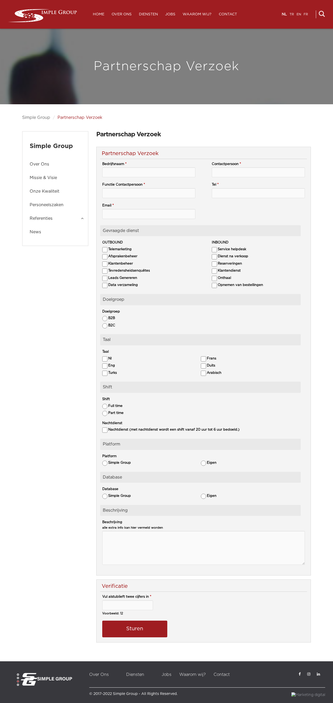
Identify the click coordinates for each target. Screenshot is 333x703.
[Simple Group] (42, 15)
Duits (211, 365)
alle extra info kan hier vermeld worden (132, 527)
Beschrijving (112, 522)
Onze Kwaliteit (44, 191)
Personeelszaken (46, 205)
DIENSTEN (148, 14)
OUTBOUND (112, 242)
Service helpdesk (232, 249)
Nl (110, 358)
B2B (111, 318)
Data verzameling (123, 285)
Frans (211, 358)
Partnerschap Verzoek (79, 117)
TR (292, 14)
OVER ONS (122, 14)
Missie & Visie (43, 178)
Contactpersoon (226, 164)
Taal (105, 351)
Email (108, 205)
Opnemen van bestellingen (240, 285)
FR (306, 14)
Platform (109, 456)
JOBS (170, 14)
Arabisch (214, 373)
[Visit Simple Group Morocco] (46, 679)
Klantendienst (229, 270)
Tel (215, 184)
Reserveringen (230, 263)
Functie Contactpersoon (123, 184)
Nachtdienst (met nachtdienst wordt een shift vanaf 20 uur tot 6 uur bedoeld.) (174, 429)
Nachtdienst (112, 423)
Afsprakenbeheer (122, 256)
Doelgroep (111, 311)
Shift (106, 399)
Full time (115, 406)
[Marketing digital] (308, 694)
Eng (111, 365)
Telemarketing (120, 249)
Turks (112, 373)
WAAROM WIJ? (197, 14)
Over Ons (39, 164)
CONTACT (228, 14)
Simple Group (36, 117)
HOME (98, 14)
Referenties (41, 218)
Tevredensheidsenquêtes (129, 270)
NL (284, 14)
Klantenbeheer (120, 263)
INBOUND (220, 242)
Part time (116, 413)
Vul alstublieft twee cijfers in (126, 596)
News (35, 232)
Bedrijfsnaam (114, 164)
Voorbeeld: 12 (112, 613)
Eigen (211, 462)
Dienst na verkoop (233, 256)
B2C (111, 325)
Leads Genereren (122, 278)
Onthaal (224, 278)
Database (110, 489)
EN (299, 14)
